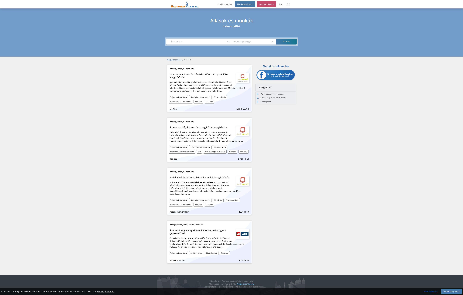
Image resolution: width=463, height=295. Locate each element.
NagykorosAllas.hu (245, 284)
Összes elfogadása (451, 291)
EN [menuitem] (280, 4)
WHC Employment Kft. (193, 224)
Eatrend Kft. (188, 68)
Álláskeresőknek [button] (244, 4)
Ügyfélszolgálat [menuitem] (225, 4)
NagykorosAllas (174, 60)
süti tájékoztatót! (106, 291)
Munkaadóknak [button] (266, 4)
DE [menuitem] (288, 4)
